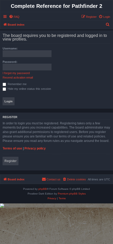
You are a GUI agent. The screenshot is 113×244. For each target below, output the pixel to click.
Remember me (17, 84)
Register (10, 161)
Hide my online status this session (29, 88)
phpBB (42, 188)
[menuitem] (14, 17)
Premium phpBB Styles (72, 193)
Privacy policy (35, 148)
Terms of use (12, 148)
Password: (10, 61)
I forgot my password (16, 73)
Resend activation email (18, 77)
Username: (10, 48)
